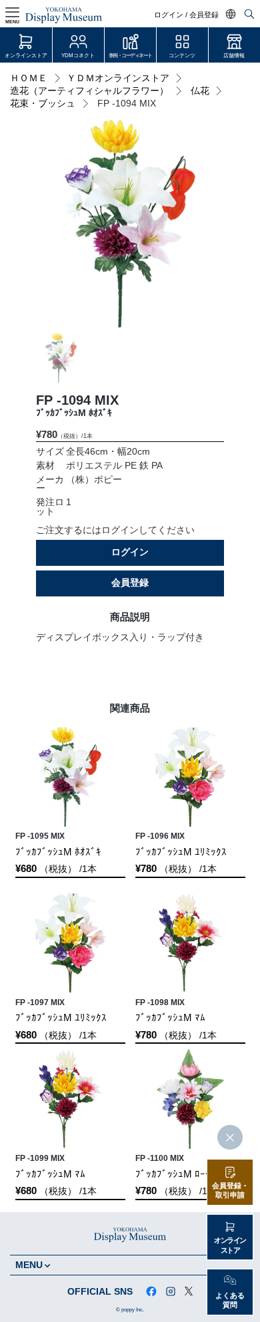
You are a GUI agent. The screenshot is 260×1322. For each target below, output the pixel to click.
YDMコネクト (78, 56)
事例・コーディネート (130, 56)
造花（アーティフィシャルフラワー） (89, 91)
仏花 (200, 91)
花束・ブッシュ (42, 104)
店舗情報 (234, 56)
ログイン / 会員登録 (186, 15)
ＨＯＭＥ (28, 78)
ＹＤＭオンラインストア (118, 78)
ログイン (130, 552)
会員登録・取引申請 (230, 1191)
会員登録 (130, 583)
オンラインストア (26, 56)
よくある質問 (230, 1300)
